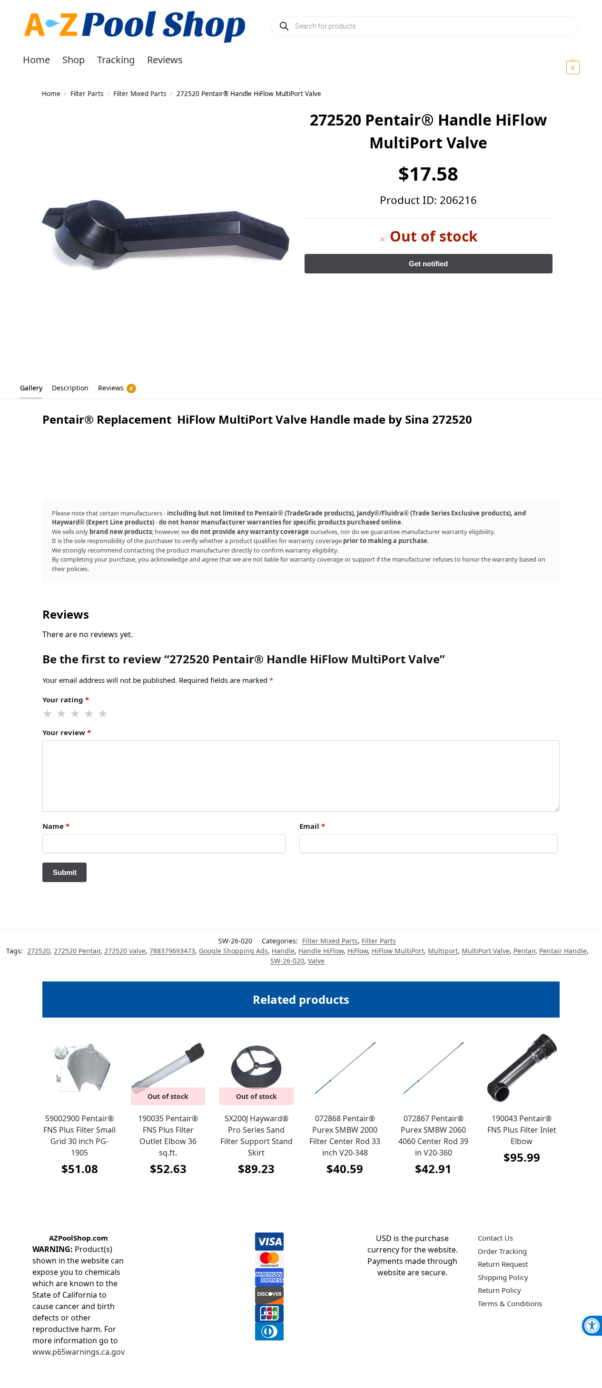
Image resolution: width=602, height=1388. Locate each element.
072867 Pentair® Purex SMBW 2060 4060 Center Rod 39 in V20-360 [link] (433, 1135)
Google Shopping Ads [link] (233, 950)
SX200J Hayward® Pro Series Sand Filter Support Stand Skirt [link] (256, 1135)
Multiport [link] (443, 950)
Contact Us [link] (495, 1237)
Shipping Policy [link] (503, 1277)
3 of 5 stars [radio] (75, 713)
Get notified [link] (168, 1192)
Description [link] (70, 387)
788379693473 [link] (172, 950)
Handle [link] (283, 950)
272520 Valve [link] (125, 950)
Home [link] (51, 93)
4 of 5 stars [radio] (89, 713)
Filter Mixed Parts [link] (139, 93)
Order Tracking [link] (502, 1251)
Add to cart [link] (79, 1192)
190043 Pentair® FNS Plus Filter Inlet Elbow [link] (521, 1129)
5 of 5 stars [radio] (103, 713)
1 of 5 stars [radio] (48, 713)
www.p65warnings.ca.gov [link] (78, 1352)
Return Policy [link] (499, 1290)
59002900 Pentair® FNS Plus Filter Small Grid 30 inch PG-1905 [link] (79, 1135)
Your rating (65, 699)
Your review (66, 732)
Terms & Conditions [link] (510, 1303)
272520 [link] (38, 950)
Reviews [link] (115, 387)
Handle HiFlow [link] (321, 950)
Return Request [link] (503, 1264)
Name (55, 826)
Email (312, 826)
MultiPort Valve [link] (486, 950)
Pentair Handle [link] (563, 950)
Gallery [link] (31, 387)
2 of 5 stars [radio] (62, 713)
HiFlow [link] (357, 950)
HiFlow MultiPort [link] (398, 950)
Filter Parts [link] (86, 93)
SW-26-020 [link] (287, 960)
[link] (592, 1326)
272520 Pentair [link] (77, 950)
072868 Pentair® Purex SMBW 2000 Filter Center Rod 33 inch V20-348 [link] (344, 1135)
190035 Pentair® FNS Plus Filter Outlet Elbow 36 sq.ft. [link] (168, 1135)
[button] (561, 67)
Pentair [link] (524, 950)
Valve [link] (316, 960)
